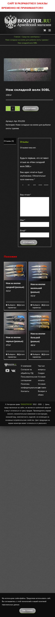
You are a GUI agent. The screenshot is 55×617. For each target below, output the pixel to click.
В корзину (30, 108)
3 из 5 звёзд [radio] (35, 187)
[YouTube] (7, 371)
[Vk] (13, 371)
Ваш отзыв (25, 195)
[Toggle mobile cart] (44, 30)
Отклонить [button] (49, 8)
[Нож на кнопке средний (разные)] (15, 271)
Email (23, 230)
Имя (22, 220)
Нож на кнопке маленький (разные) (38, 288)
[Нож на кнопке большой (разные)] (40, 321)
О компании (26, 366)
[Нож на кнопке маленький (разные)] (40, 271)
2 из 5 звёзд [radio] (29, 187)
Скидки (41, 373)
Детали (22, 305)
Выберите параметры (11, 306)
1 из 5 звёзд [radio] (23, 187)
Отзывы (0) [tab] (9, 141)
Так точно (27, 611)
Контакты (25, 391)
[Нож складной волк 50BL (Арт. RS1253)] (27, 69)
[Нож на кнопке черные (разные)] (15, 323)
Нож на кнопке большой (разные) (38, 338)
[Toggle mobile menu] (49, 30)
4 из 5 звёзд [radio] (40, 187)
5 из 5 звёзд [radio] (46, 187)
